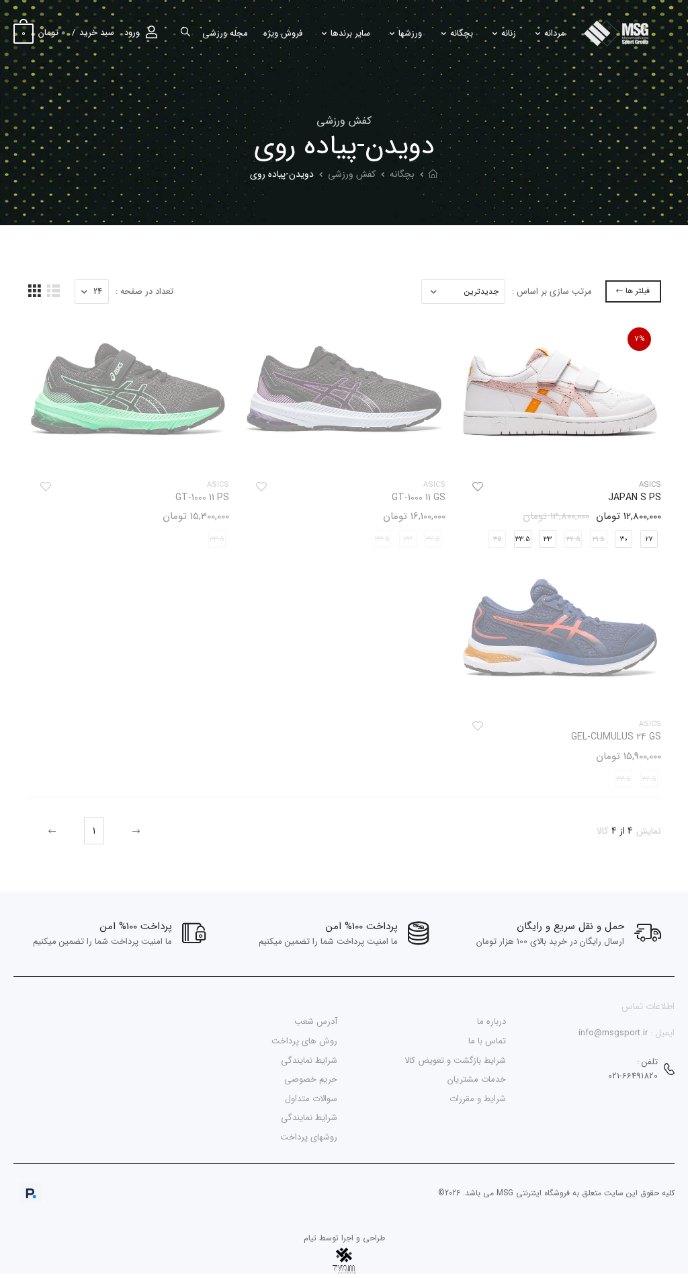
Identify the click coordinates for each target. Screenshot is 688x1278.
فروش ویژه (282, 33)
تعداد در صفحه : (144, 291)
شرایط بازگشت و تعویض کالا (455, 1060)
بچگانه (461, 33)
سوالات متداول (311, 1098)
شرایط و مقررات (477, 1098)
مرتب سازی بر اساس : (552, 291)
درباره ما (491, 1021)
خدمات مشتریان (476, 1079)
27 (649, 539)
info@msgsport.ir (613, 1033)
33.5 (522, 539)
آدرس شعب (315, 1021)
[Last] (54, 830)
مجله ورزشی (225, 33)
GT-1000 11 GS (418, 497)
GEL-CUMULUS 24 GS (616, 736)
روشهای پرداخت (308, 1137)
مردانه (554, 33)
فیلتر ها (638, 290)
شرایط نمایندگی (309, 1060)
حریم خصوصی (310, 1079)
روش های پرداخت (304, 1041)
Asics (650, 485)
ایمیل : (662, 1033)
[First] (134, 830)
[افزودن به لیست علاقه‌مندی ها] (477, 487)
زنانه (508, 33)
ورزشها (410, 33)
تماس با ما (487, 1041)
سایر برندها (350, 33)
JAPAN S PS (634, 497)
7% (639, 339)
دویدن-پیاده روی (282, 174)
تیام (310, 1238)
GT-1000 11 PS (202, 497)
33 (548, 539)
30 (624, 539)
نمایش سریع (559, 452)
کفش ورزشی (352, 174)
